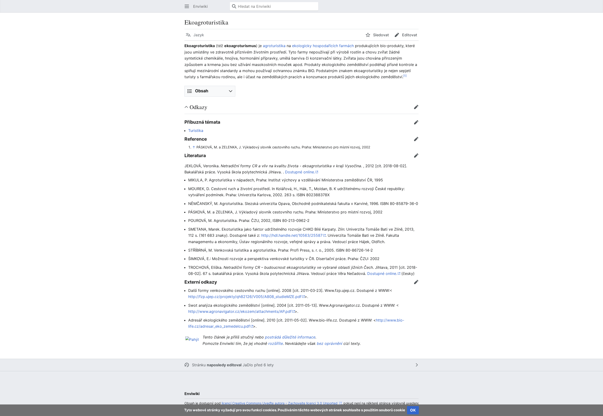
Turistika (195, 130)
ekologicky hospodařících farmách (323, 45)
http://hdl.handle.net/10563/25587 (291, 235)
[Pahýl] (192, 339)
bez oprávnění (329, 343)
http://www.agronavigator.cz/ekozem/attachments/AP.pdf (240, 311)
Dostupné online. (300, 172)
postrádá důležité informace (290, 337)
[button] (187, 6)
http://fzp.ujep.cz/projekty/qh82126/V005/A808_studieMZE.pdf (245, 296)
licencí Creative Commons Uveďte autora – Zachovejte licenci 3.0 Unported (280, 403)
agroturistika (274, 45)
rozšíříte (275, 343)
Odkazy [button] (198, 107)
